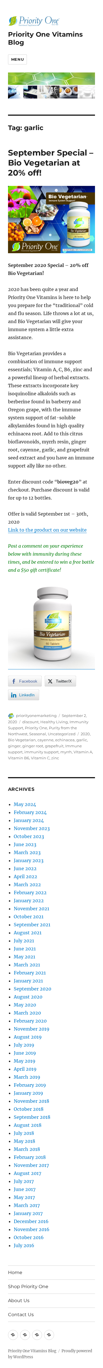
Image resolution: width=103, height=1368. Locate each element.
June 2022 (25, 868)
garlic (81, 740)
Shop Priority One (28, 1286)
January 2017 (28, 1213)
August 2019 (28, 1037)
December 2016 (31, 1221)
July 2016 (24, 1245)
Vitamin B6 (18, 758)
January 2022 (29, 900)
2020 (85, 734)
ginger (14, 746)
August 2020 (28, 997)
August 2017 (27, 1173)
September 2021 (32, 924)
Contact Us (21, 1314)
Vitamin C (40, 758)
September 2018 (32, 1117)
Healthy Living (54, 722)
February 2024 (30, 812)
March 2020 (27, 1013)
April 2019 (25, 1069)
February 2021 (30, 973)
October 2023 (29, 836)
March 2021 (27, 965)
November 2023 (32, 828)
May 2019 (24, 1061)
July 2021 (24, 941)
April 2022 (25, 876)
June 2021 (25, 949)
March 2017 (27, 1205)
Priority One (36, 728)
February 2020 (30, 1021)
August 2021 (27, 932)
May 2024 (25, 804)
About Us (18, 1300)
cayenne (45, 740)
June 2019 (25, 1053)
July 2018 (24, 1133)
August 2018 (27, 1125)
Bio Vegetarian (22, 740)
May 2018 (24, 1141)
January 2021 (28, 981)
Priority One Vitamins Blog (32, 1351)
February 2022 (30, 892)
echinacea (65, 740)
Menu (17, 59)
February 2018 (30, 1157)
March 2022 (27, 884)
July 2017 (24, 1181)
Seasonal (37, 734)
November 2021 (31, 908)
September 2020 (32, 989)
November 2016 (31, 1229)
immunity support (41, 752)
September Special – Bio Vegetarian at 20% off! (50, 163)
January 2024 (29, 820)
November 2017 (31, 1165)
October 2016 (29, 1237)
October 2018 (28, 1109)
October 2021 (28, 916)
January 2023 (28, 860)
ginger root (32, 746)
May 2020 (25, 1005)
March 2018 (27, 1149)
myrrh (66, 752)
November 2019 (31, 1029)
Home (15, 1272)
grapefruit (54, 746)
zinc (55, 758)
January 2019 (28, 1093)
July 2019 (24, 1045)
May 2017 (24, 1197)
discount (30, 722)
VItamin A (83, 752)
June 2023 (25, 844)
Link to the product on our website (47, 530)
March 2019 (27, 1077)
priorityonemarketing (36, 715)
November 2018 (31, 1101)
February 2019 (30, 1085)
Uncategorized (62, 734)
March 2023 (27, 852)
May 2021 (24, 957)
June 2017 (24, 1189)
